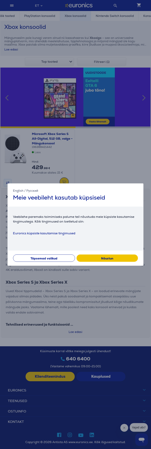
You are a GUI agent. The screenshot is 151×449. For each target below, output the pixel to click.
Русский (32, 190)
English (18, 190)
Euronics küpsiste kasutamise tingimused (44, 233)
